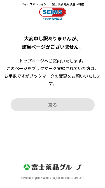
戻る (52, 104)
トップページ (31, 61)
